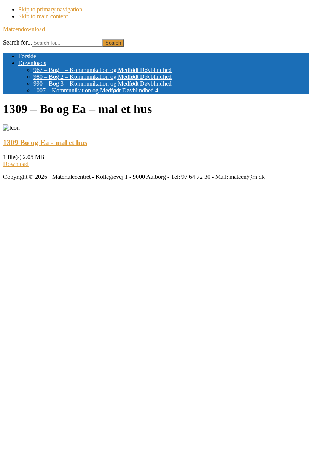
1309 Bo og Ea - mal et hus (45, 142)
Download (16, 164)
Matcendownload (24, 29)
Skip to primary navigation (50, 9)
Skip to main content (43, 16)
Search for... (17, 42)
